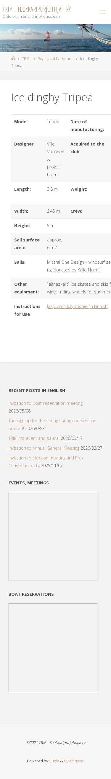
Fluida (53, 761)
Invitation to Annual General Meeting (44, 448)
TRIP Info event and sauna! (34, 438)
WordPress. (74, 761)
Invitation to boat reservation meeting (46, 403)
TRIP (26, 58)
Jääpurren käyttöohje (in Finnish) (77, 306)
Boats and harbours (55, 58)
